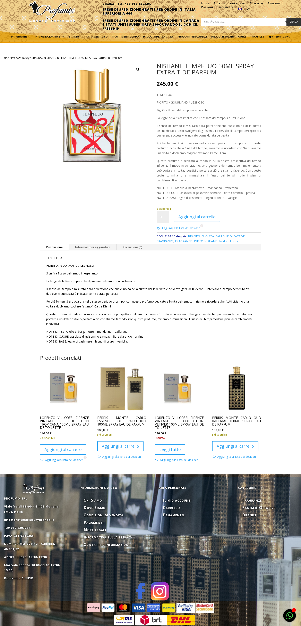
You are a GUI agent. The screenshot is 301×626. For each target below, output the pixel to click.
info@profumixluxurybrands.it (29, 520)
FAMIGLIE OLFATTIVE (47, 36)
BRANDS (37, 58)
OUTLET (243, 36)
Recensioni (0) (132, 247)
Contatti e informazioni (106, 544)
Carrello (256, 4)
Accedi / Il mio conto (229, 4)
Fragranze (252, 500)
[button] (137, 69)
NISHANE (49, 58)
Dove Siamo (94, 507)
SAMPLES (258, 36)
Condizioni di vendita (103, 515)
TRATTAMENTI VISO (96, 36)
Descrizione (54, 247)
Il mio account (177, 500)
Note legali (95, 529)
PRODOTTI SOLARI (222, 36)
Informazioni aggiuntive (92, 247)
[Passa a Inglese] (240, 10)
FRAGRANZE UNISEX (189, 241)
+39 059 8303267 (17, 528)
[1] (289, 618)
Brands (74, 36)
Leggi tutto (170, 449)
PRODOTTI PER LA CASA (158, 36)
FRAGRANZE (19, 36)
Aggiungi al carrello (197, 217)
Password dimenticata (217, 8)
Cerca (294, 21)
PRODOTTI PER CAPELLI (192, 36)
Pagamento (276, 4)
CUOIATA (207, 236)
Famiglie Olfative (258, 507)
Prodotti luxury (20, 58)
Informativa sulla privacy (108, 537)
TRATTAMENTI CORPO (125, 36)
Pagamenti (94, 522)
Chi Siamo (93, 500)
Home (205, 4)
